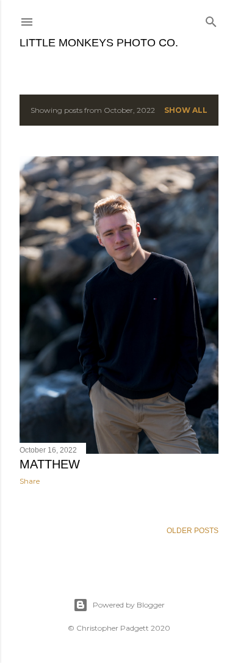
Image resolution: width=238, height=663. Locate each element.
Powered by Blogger (129, 604)
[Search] (211, 19)
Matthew (50, 464)
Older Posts (192, 530)
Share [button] (30, 481)
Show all (185, 110)
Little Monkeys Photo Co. (99, 43)
